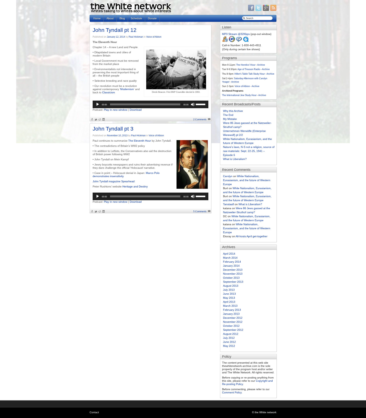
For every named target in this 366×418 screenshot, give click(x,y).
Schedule (136, 18)
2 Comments (199, 119)
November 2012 (232, 321)
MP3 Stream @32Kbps (236, 34)
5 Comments (199, 211)
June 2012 (229, 341)
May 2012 (229, 345)
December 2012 (232, 317)
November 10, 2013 (117, 135)
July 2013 (229, 289)
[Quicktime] (246, 41)
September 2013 (233, 281)
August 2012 (230, 333)
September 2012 (233, 329)
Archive (261, 65)
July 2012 (229, 337)
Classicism (108, 92)
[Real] (239, 41)
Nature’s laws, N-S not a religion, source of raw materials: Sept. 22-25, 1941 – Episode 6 (248, 151)
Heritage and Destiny (135, 186)
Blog (122, 18)
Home (97, 18)
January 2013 (231, 313)
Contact (94, 412)
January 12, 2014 (116, 37)
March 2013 (230, 305)
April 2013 (229, 301)
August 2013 (230, 285)
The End (228, 114)
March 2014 (230, 257)
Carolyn (227, 176)
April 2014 (229, 253)
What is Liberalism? (235, 159)
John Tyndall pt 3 (113, 129)
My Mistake (230, 118)
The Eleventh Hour (139, 140)
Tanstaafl (228, 204)
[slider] (201, 104)
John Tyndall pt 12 (114, 30)
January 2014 (231, 265)
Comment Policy (232, 392)
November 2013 (232, 273)
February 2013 (232, 309)
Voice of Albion (153, 37)
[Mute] (193, 104)
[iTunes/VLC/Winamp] (225, 41)
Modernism (127, 89)
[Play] (98, 104)
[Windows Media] (232, 41)
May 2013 (229, 297)
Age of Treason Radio (249, 69)
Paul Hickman (136, 37)
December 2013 (232, 269)
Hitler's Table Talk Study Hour (249, 74)
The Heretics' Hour (245, 65)
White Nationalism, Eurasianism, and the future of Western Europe (246, 180)
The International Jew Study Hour (239, 95)
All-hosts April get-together (251, 236)
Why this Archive (233, 110)
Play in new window (115, 109)
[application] (150, 104)
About (110, 18)
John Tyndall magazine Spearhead (114, 181)
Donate (152, 18)
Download (136, 109)
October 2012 (231, 325)
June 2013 (229, 293)
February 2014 (232, 261)
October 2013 (231, 277)
